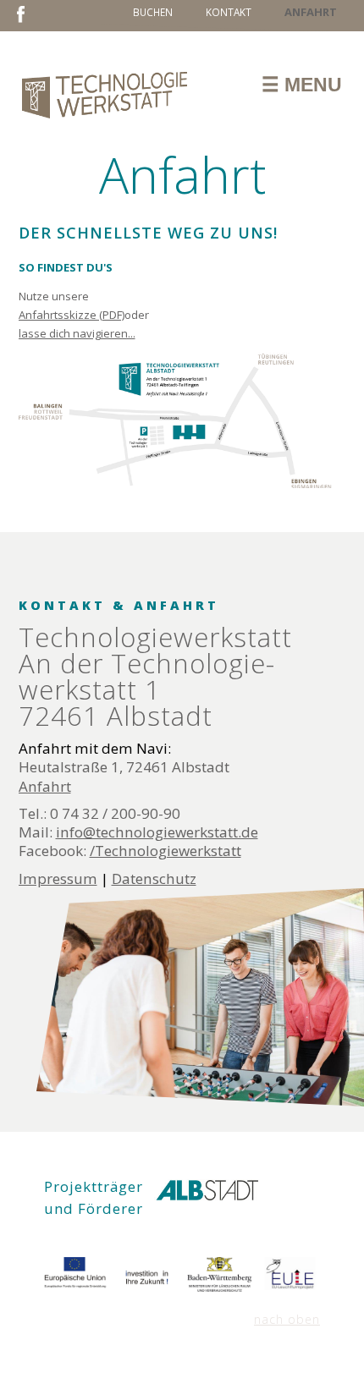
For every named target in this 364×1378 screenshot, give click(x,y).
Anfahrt (45, 786)
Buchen (153, 12)
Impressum (58, 878)
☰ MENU (302, 85)
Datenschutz (154, 878)
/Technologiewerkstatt (165, 850)
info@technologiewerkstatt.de (157, 832)
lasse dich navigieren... (77, 333)
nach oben (287, 1319)
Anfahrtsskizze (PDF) (71, 314)
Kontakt (228, 12)
